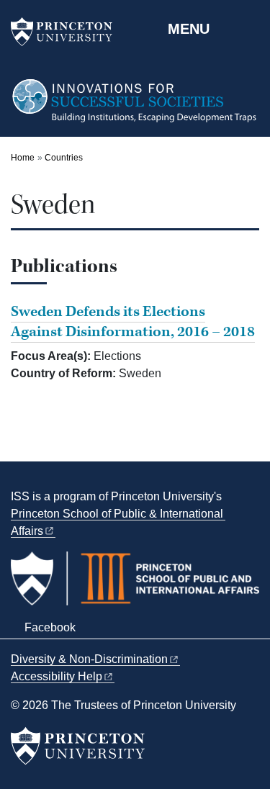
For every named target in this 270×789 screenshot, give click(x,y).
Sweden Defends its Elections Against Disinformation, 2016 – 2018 (133, 321)
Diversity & (89, 659)
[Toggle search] (249, 28)
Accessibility (56, 676)
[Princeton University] (68, 31)
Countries (64, 158)
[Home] (135, 107)
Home (23, 158)
